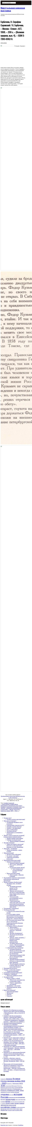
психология (12, 1105)
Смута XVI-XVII (19, 1087)
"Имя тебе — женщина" (10, 848)
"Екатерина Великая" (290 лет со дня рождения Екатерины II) (17, 956)
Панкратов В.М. (8, 1087)
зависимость (4, 1092)
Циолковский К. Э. (17, 1089)
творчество (4, 1110)
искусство (11, 1094)
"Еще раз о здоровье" (10, 821)
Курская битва (8, 1085)
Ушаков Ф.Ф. (4, 1089)
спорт (20, 1108)
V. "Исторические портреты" (15, 947)
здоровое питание (14, 1092)
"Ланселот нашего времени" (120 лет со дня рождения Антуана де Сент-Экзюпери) (15, 845)
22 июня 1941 (3, 1079)
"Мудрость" (10, 993)
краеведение (10, 1099)
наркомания (18, 1099)
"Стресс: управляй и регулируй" (16, 983)
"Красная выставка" (12, 991)
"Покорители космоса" (10, 968)
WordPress (20, 1125)
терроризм (10, 1110)
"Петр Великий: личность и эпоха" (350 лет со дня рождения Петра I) (17, 965)
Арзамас (9, 1079)
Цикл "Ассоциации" (10, 990)
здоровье (5, 1094)
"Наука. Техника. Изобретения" (13, 882)
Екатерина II (16, 1083)
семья (14, 1108)
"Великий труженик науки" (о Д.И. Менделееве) (15, 888)
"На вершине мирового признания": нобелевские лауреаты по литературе (14, 879)
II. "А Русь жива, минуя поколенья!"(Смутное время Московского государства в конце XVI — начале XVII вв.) (15, 916)
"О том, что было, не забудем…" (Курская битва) (15, 930)
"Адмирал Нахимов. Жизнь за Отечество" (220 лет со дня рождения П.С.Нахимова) (17, 951)
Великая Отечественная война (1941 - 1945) (13, 1080)
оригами (4, 1103)
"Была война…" (14, 927)
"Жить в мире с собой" (13, 978)
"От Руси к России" (9, 910)
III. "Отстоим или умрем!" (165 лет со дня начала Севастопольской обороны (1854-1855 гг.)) (15, 922)
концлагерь (11, 1097)
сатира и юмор (9, 1108)
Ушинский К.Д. (10, 1089)
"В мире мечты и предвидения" (16, 819)
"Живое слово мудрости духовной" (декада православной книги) (14, 836)
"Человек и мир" (8, 977)
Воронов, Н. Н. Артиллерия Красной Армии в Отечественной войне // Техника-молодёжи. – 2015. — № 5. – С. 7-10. (14, 1054)
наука (7, 1101)
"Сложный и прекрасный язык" (13, 972)
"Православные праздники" (15, 838)
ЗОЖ (3, 1085)
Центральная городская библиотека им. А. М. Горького (13, 796)
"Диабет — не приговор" (14, 828)
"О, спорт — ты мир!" (13, 856)
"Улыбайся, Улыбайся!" (10, 974)
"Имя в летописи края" (13, 873)
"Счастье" (9, 996)
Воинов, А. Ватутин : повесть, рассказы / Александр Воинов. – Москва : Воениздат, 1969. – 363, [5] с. (14, 1060)
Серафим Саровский (9, 803)
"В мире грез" (8, 818)
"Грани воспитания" (13, 971)
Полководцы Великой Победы (13, 1023)
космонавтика (20, 1097)
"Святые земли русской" (14, 840)
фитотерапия (15, 1110)
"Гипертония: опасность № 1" (15, 825)
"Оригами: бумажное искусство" (13, 858)
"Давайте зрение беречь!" (14, 826)
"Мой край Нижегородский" (12, 860)
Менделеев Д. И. (15, 1085)
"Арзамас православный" (17, 863)
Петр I (13, 1087)
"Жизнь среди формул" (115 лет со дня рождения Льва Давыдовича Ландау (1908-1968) (17, 893)
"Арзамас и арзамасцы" (13, 861)
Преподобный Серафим (7, 804)
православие (10, 1103)
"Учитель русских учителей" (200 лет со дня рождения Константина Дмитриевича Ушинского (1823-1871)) (17, 904)
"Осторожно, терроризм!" (11, 908)
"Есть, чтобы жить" (12, 829)
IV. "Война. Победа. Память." (15, 926)
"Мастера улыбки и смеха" (14, 975)
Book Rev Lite (4, 1125)
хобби (20, 1110)
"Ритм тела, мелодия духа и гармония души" (17, 980)
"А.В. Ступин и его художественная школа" (18, 870)
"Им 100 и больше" (9, 842)
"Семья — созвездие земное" (12, 969)
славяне (17, 1108)
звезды (8, 1092)
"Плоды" (9, 994)
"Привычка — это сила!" (13, 985)
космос (3, 1099)
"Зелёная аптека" (12, 831)
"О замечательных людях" (17, 867)
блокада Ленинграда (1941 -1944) (12, 1090)
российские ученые (8, 1107)
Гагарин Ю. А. (9, 1083)
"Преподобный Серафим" (17, 841)
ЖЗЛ (21, 1083)
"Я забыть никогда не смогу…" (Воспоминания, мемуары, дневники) (17, 945)
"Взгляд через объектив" (14, 854)
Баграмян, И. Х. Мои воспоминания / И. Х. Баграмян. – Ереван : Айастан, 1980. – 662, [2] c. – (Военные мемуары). (14, 1049)
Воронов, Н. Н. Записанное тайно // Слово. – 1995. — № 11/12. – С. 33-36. (14, 1038)
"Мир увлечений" (9, 853)
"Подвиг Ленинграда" (16, 933)
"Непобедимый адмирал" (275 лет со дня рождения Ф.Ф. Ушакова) (17, 961)
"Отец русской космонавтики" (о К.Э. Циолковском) (16, 898)
